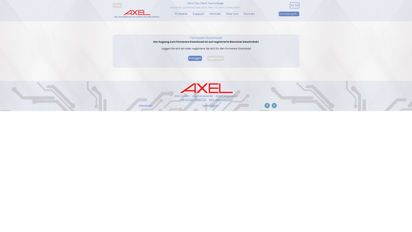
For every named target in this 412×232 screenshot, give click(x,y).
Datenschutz (210, 105)
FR (292, 5)
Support (198, 14)
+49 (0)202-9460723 (193, 100)
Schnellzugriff (287, 14)
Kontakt (249, 14)
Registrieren (215, 58)
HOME (117, 5)
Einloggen (195, 58)
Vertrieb (215, 14)
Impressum (145, 105)
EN (296, 5)
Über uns (232, 14)
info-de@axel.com (221, 100)
